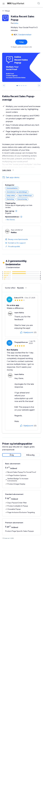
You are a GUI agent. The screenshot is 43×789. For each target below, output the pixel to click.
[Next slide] (39, 85)
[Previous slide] (4, 85)
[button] (16, 211)
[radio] (11, 455)
